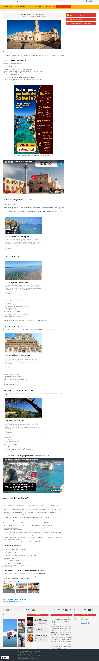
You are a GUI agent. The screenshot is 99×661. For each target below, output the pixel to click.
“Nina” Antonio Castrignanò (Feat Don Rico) (41, 628)
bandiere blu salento (66, 619)
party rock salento (66, 641)
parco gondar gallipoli (55, 641)
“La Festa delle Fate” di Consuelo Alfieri (54, 609)
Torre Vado (65, 648)
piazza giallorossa (61, 642)
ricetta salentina (54, 646)
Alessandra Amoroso (55, 617)
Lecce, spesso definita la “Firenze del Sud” (31, 509)
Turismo (43, 16)
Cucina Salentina (65, 623)
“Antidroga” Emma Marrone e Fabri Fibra (78, 609)
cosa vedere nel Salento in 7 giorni (25, 211)
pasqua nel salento (54, 642)
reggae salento (67, 644)
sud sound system (58, 648)
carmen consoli (59, 623)
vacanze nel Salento (34, 658)
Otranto (63, 639)
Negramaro (57, 630)
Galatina (69, 624)
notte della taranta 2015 (64, 634)
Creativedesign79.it (21, 657)
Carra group (24, 655)
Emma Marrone (58, 624)
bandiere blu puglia (58, 619)
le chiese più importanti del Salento (27, 329)
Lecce (54, 628)
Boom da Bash (62, 621)
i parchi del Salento (10, 393)
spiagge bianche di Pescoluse (11, 528)
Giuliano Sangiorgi (64, 626)
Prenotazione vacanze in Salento (80, 24)
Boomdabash (54, 621)
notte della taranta (60, 631)
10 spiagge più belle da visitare (42, 211)
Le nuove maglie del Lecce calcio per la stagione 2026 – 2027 (26, 609)
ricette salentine (61, 646)
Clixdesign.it (30, 657)
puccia (61, 644)
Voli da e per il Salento (77, 19)
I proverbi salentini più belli (15, 601)
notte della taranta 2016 (57, 636)
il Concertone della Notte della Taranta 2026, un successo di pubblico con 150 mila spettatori (41, 620)
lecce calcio (59, 628)
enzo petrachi (65, 624)
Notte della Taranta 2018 (63, 637)
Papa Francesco (68, 639)
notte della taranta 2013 (63, 632)
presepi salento (56, 644)
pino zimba (67, 642)
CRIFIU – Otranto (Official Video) (18, 599)
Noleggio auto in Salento (78, 15)
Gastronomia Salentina (55, 626)
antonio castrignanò (64, 617)
